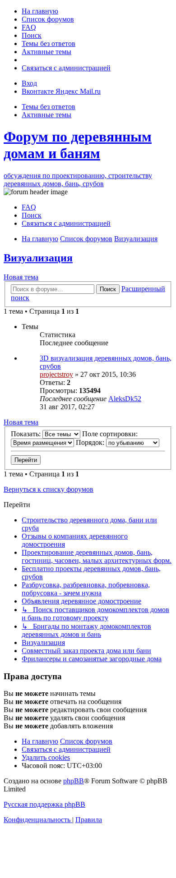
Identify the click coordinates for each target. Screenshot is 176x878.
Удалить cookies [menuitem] (46, 757)
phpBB (73, 781)
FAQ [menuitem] (29, 207)
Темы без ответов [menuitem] (48, 106)
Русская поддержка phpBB (44, 804)
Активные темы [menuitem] (46, 115)
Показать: (26, 434)
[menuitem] (40, 11)
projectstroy (56, 374)
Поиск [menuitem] (32, 215)
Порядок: (91, 442)
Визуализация (38, 258)
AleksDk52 (124, 398)
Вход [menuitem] (29, 83)
